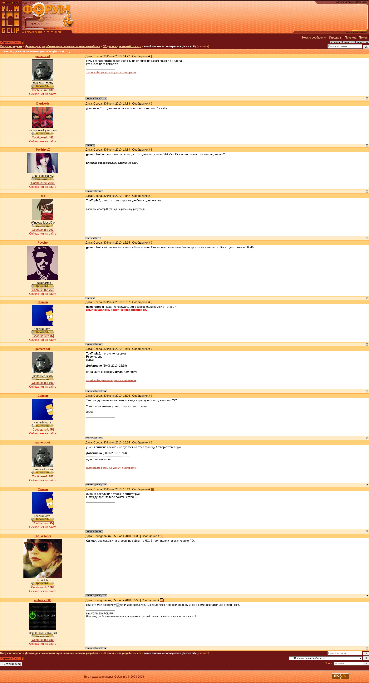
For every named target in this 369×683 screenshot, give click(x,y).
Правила (350, 37)
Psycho (43, 242)
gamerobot (42, 56)
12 (161, 600)
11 (161, 536)
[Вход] (44, 32)
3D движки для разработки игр (122, 46)
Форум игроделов (11, 46)
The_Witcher (42, 536)
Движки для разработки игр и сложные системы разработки (62, 46)
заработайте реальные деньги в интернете (111, 72)
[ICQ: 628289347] (104, 98)
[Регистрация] (33, 32)
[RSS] (60, 32)
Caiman (43, 302)
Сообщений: (42, 90)
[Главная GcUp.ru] (11, 32)
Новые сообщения (314, 37)
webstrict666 (42, 600)
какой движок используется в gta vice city (170, 46)
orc (43, 195)
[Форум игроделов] (23, 32)
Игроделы (335, 37)
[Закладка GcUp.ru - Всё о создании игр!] (52, 32)
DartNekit (42, 103)
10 (152, 489)
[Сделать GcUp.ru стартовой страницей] (48, 32)
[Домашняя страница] (98, 98)
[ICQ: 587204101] (104, 648)
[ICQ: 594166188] (104, 595)
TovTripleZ (43, 149)
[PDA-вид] (56, 32)
